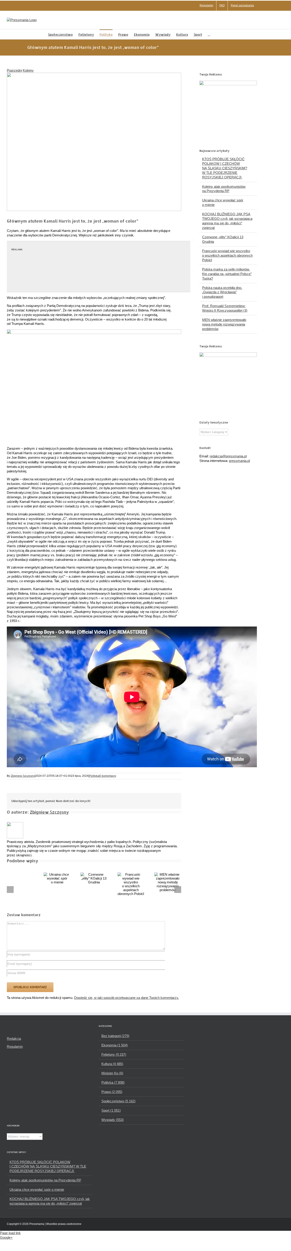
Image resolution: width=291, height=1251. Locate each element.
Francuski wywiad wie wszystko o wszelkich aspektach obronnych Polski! (227, 255)
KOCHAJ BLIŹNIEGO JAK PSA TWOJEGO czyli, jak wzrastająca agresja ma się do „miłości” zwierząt (50, 1201)
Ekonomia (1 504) (114, 1045)
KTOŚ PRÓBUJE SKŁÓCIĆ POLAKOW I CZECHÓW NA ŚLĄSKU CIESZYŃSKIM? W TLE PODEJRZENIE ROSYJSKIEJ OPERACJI (224, 168)
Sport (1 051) (111, 1110)
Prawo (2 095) (111, 1092)
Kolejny (28, 70)
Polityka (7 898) (113, 1082)
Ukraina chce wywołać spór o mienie (37, 1189)
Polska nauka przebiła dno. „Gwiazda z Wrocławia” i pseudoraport (222, 292)
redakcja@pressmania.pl (228, 456)
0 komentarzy (108, 775)
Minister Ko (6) (112, 1073)
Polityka (94, 775)
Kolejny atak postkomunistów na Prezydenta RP (45, 1180)
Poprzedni (14, 70)
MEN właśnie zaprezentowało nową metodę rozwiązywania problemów (224, 324)
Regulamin (15, 1046)
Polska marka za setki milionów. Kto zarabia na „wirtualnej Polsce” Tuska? (227, 273)
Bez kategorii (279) (115, 1036)
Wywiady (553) (112, 1120)
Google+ (6, 1237)
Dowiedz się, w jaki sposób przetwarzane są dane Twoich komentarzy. (126, 998)
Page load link (10, 1233)
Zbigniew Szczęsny (23, 775)
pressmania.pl (239, 461)
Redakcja (14, 1038)
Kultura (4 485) (112, 1064)
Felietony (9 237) (113, 1054)
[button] (209, 34)
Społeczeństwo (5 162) (118, 1101)
